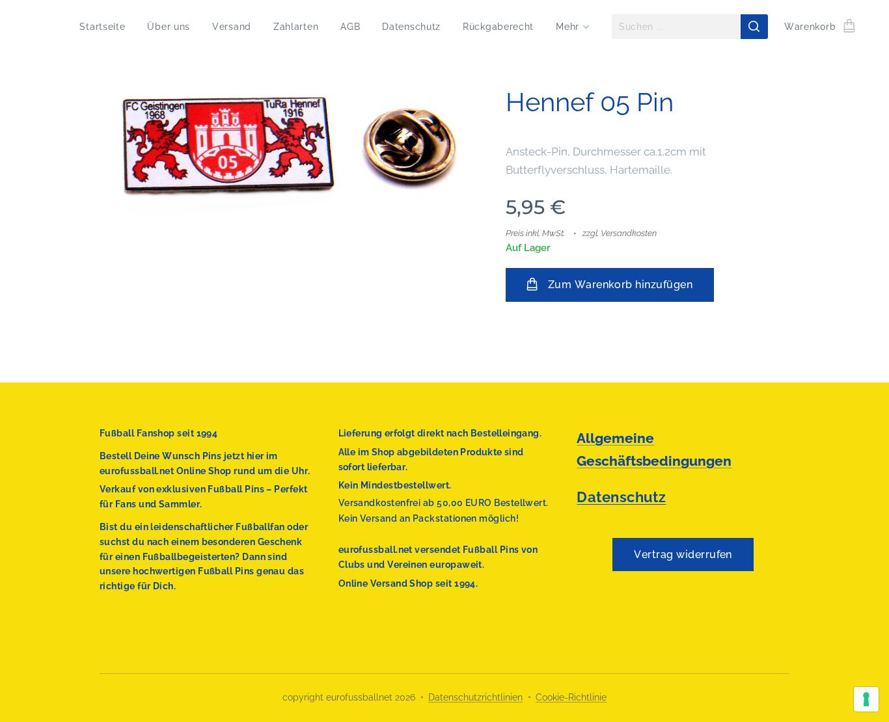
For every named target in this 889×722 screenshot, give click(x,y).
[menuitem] (102, 26)
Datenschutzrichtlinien (475, 697)
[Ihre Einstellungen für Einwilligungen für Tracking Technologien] (866, 699)
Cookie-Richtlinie (571, 697)
